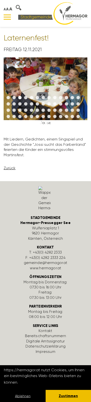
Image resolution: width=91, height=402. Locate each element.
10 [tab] (60, 97)
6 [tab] (37, 97)
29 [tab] (19, 110)
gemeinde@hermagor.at (45, 263)
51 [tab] (72, 116)
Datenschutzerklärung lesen (45, 382)
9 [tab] (54, 97)
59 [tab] (57, 123)
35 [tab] (54, 110)
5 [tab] (31, 97)
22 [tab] (54, 104)
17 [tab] (25, 104)
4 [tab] (25, 97)
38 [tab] (72, 110)
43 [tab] (25, 116)
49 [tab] (60, 116)
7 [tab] (43, 97)
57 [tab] (46, 123)
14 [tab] (8, 104)
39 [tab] (78, 110)
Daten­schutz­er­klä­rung (45, 346)
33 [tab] (43, 110)
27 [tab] (8, 110)
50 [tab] (66, 116)
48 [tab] (54, 116)
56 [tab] (40, 123)
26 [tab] (78, 104)
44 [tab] (31, 116)
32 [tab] (37, 110)
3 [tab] (19, 97)
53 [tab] (22, 123)
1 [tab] (8, 97)
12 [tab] (72, 97)
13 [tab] (78, 97)
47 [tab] (49, 116)
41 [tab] (14, 116)
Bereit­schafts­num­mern (45, 336)
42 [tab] (19, 116)
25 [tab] (72, 104)
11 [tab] (66, 97)
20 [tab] (43, 104)
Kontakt (45, 331)
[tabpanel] (45, 93)
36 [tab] (60, 110)
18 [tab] (31, 104)
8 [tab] (49, 97)
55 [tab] (34, 123)
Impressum (45, 351)
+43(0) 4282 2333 (47, 252)
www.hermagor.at (45, 268)
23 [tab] (60, 104)
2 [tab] (14, 97)
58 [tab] (52, 123)
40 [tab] (8, 116)
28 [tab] (14, 110)
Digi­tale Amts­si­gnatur (45, 341)
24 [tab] (66, 104)
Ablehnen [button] (23, 396)
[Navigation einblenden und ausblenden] (7, 17)
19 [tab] (37, 104)
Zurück (10, 168)
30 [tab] (25, 110)
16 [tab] (19, 104)
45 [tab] (37, 116)
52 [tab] (78, 116)
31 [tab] (31, 110)
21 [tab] (49, 104)
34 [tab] (49, 110)
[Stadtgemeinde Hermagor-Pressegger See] (52, 13)
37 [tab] (66, 110)
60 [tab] (63, 123)
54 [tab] (28, 123)
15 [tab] (14, 104)
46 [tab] (43, 116)
